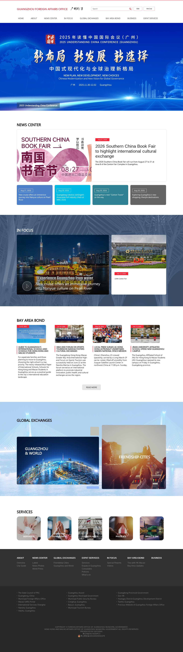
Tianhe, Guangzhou (126, 601)
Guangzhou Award (76, 592)
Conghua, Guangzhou (77, 601)
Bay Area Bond (113, 18)
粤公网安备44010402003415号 (93, 636)
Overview (21, 563)
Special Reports (114, 563)
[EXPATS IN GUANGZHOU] (59, 517)
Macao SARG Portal (26, 601)
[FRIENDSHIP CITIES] (134, 426)
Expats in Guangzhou (91, 566)
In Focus (68, 18)
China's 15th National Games (35, 105)
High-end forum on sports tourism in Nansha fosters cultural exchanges (70, 349)
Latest (35, 563)
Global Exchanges (89, 18)
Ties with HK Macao (136, 563)
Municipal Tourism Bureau (79, 607)
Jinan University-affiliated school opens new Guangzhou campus (148, 349)
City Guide (21, 566)
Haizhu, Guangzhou (26, 610)
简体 (137, 9)
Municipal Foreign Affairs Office (32, 598)
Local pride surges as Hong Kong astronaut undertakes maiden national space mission (110, 349)
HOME (21, 18)
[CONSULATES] (90, 517)
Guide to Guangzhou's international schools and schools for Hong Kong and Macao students (33, 350)
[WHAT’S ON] (152, 517)
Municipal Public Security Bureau (82, 598)
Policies (85, 572)
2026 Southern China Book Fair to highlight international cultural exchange (125, 151)
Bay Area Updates (135, 566)
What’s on (86, 575)
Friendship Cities (61, 563)
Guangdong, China (26, 595)
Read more (91, 387)
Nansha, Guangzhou (27, 607)
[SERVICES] (29, 517)
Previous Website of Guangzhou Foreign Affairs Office (141, 604)
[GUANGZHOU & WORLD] (58, 438)
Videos (110, 566)
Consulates (87, 569)
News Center (50, 18)
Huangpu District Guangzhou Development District (140, 598)
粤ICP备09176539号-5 (91, 634)
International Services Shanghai (31, 604)
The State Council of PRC (29, 592)
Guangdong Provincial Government (133, 592)
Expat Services (150, 18)
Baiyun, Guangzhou (76, 604)
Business (131, 18)
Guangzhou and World (64, 566)
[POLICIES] (121, 517)
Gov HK (121, 595)
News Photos (38, 566)
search (130, 9)
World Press (37, 569)
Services (24, 511)
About (34, 18)
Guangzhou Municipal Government (83, 595)
